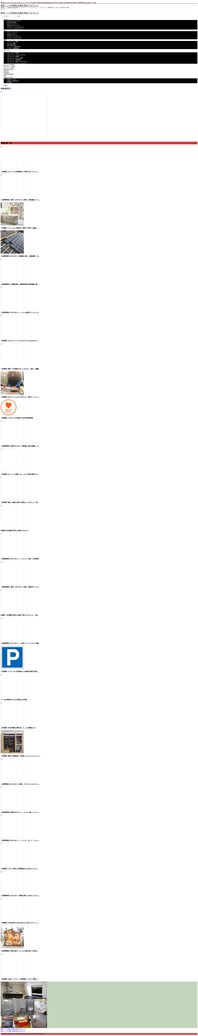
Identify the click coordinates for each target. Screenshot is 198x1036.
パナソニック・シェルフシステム (16, 54)
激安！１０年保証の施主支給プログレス (20, 5)
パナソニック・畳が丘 (13, 53)
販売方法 (6, 71)
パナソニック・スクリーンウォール (17, 62)
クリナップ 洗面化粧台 (13, 46)
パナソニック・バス (12, 32)
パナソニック (7, 51)
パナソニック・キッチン (13, 20)
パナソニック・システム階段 (15, 58)
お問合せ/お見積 (8, 77)
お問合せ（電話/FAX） (13, 80)
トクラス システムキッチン (15, 28)
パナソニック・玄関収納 (13, 59)
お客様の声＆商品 (9, 74)
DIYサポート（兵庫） (10, 66)
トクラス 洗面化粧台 (13, 48)
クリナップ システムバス (14, 36)
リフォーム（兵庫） (9, 67)
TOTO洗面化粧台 (11, 45)
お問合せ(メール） (12, 79)
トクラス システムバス (13, 38)
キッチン (6, 19)
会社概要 (9, 82)
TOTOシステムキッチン (13, 25)
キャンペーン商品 (9, 64)
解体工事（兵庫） (9, 69)
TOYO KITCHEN (11, 22)
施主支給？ (7, 72)
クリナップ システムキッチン (15, 27)
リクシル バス (11, 33)
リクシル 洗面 (11, 43)
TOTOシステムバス (12, 35)
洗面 (5, 40)
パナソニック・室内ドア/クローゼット (17, 61)
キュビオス (7, 49)
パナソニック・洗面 (12, 41)
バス (5, 30)
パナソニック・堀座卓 (13, 56)
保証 (5, 76)
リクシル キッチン (12, 23)
